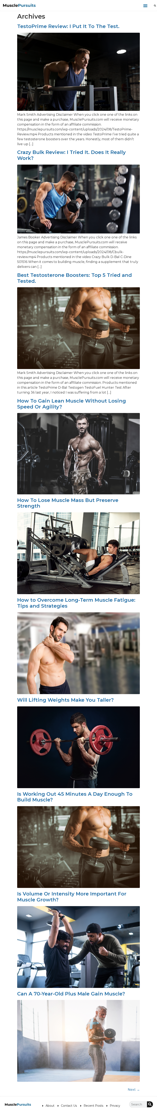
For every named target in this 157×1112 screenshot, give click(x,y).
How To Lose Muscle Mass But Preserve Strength (67, 503)
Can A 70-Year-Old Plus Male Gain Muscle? (71, 994)
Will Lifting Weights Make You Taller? (65, 700)
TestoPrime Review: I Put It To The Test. (68, 26)
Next (134, 1090)
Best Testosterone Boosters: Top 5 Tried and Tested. (74, 278)
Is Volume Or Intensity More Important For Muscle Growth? (71, 897)
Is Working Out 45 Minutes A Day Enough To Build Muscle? (74, 797)
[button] (145, 5)
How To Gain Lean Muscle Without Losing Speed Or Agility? (71, 404)
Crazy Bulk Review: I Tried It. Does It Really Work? (71, 155)
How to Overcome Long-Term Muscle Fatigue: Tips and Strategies (76, 603)
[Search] (150, 1104)
